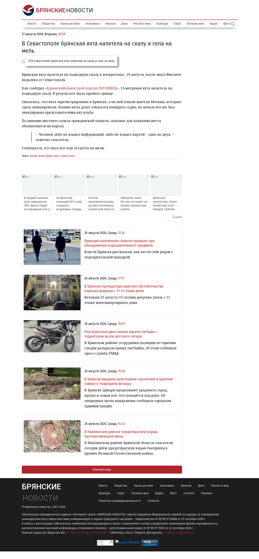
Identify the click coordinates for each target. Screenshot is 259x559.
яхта (72, 156)
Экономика (92, 23)
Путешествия (195, 23)
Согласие (153, 501)
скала (64, 156)
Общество (48, 23)
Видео (214, 23)
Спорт (177, 23)
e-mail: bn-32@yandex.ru (178, 532)
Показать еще (102, 469)
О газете (189, 493)
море (49, 156)
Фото (173, 493)
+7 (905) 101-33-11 (99, 532)
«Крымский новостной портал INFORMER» (82, 88)
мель (41, 156)
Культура (162, 23)
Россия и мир (142, 23)
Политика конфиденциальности (120, 501)
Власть (31, 23)
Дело (124, 23)
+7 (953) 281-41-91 (77, 532)
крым (33, 156)
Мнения (110, 23)
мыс (56, 156)
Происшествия (70, 23)
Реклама (206, 493)
